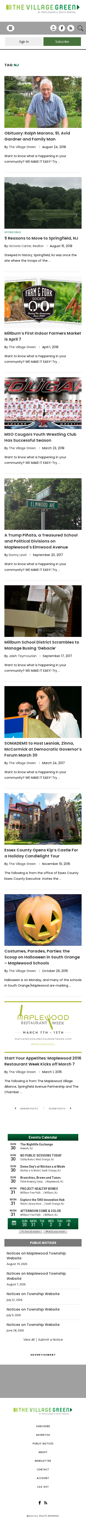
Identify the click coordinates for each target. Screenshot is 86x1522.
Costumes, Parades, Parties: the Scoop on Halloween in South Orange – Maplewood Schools (42, 957)
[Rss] (70, 30)
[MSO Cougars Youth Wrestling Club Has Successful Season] (43, 403)
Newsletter (43, 1460)
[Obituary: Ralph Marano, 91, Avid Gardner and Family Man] (43, 102)
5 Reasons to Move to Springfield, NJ (41, 238)
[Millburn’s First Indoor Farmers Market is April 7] (43, 302)
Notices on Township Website (33, 1294)
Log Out (43, 1486)
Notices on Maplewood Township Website (36, 1256)
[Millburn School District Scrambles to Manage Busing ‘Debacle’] (43, 611)
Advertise (43, 1434)
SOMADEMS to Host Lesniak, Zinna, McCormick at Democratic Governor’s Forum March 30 (43, 749)
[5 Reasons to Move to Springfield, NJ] (43, 203)
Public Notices (43, 1443)
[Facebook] (62, 30)
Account (43, 1478)
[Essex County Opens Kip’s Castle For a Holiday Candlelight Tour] (43, 819)
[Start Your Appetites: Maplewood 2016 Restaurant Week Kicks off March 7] (43, 1027)
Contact (43, 1469)
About (43, 1452)
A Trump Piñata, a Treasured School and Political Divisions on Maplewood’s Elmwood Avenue (41, 541)
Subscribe (43, 1426)
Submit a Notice (50, 1339)
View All (29, 1339)
